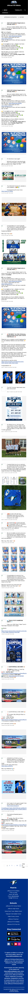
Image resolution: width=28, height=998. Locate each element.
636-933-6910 (15, 896)
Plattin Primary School (13, 916)
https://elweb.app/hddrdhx (15, 36)
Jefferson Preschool (13, 919)
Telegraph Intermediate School (13, 913)
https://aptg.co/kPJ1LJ (6, 38)
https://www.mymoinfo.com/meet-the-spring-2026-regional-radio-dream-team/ (12, 362)
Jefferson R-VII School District (13, 906)
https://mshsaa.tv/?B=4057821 (16, 676)
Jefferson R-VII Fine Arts (13, 924)
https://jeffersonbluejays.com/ (14, 956)
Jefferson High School (13, 908)
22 (17, 865)
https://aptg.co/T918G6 (7, 191)
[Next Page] (20, 865)
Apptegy (17, 991)
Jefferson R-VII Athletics (10, 17)
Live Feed (22, 17)
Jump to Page (23, 865)
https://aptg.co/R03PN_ (7, 766)
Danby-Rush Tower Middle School (13, 911)
